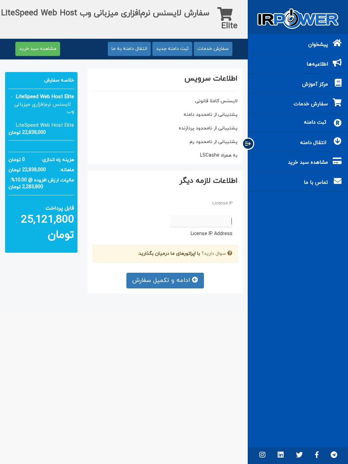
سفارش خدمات (213, 49)
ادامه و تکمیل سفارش (162, 280)
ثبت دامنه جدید (172, 49)
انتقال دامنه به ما (129, 49)
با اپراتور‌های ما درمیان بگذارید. (169, 253)
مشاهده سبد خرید (37, 49)
